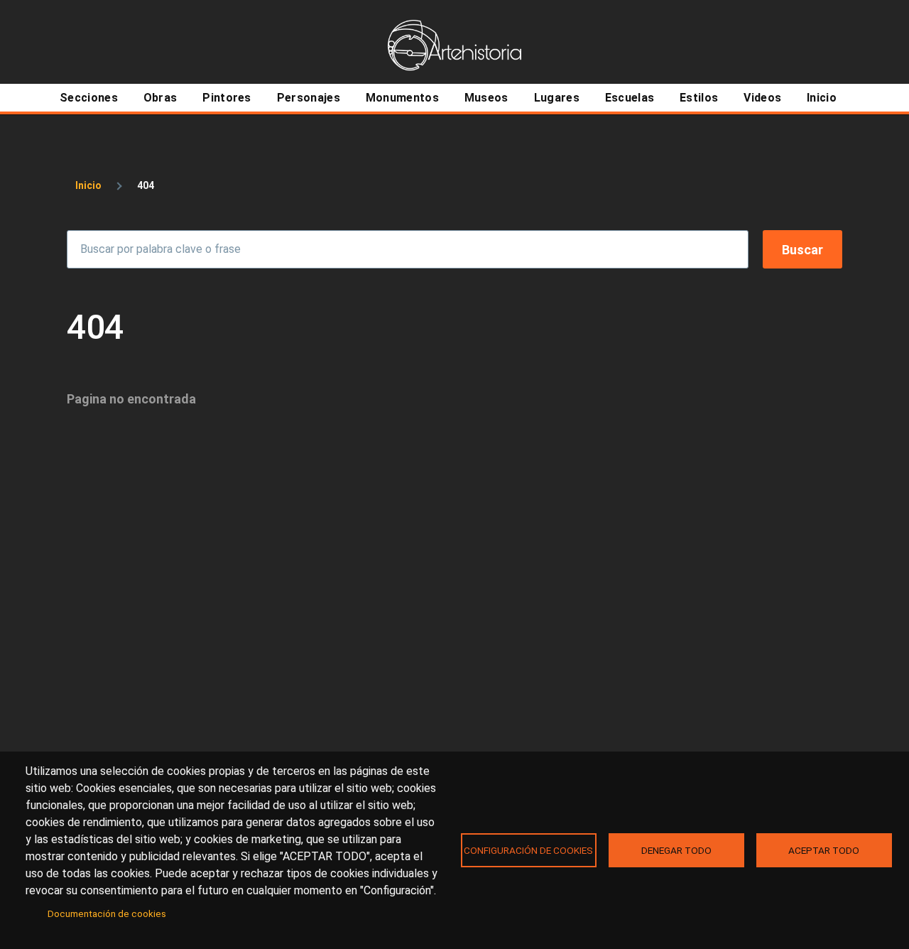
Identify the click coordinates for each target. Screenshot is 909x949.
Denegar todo (676, 850)
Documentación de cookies (107, 913)
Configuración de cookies (528, 850)
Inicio (88, 185)
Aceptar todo (823, 850)
